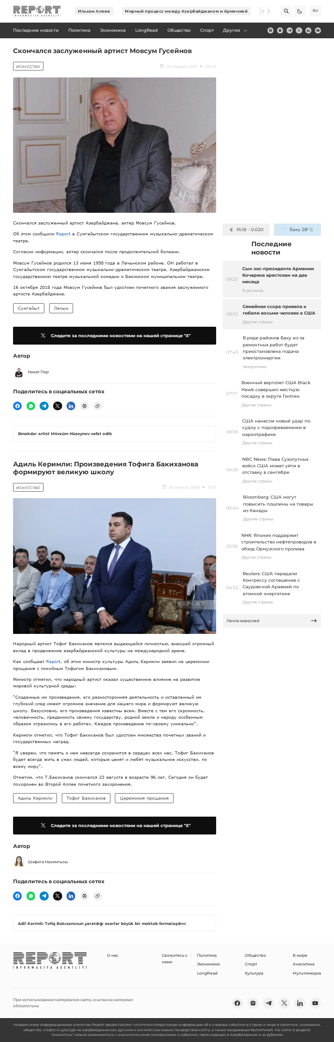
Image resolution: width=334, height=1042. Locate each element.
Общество (255, 955)
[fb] (270, 30)
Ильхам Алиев (94, 11)
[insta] (280, 30)
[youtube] (318, 30)
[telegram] (290, 30)
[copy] (97, 406)
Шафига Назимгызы (48, 861)
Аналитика (303, 964)
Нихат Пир (38, 371)
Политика (207, 955)
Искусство (28, 66)
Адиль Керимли (35, 798)
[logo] (37, 11)
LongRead (207, 973)
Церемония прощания (144, 798)
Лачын (61, 308)
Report (63, 233)
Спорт (251, 964)
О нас (112, 955)
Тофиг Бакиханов (86, 798)
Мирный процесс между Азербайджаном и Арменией (186, 11)
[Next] (265, 11)
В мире (300, 955)
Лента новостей (243, 620)
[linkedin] (308, 30)
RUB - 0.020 (250, 229)
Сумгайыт (29, 308)
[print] (84, 406)
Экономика (208, 964)
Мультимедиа (307, 973)
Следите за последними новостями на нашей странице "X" (120, 335)
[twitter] (299, 30)
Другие (231, 30)
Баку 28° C (301, 229)
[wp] (31, 406)
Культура (254, 973)
